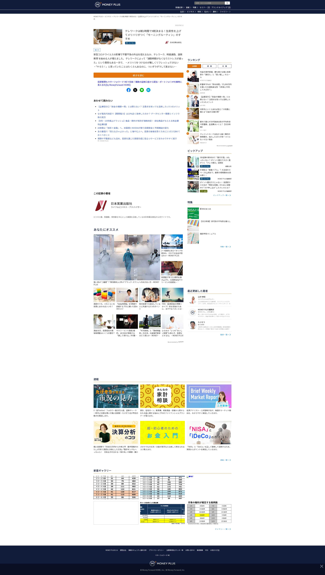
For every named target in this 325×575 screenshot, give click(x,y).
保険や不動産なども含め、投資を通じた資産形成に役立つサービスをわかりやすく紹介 (137, 138)
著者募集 (200, 550)
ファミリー (224, 11)
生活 (182, 11)
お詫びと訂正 (215, 550)
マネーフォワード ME (162, 555)
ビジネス (190, 11)
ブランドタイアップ (220, 7)
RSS (206, 550)
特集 (194, 7)
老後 (199, 11)
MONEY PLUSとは (112, 550)
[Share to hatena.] (148, 90)
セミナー (204, 7)
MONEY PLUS (98, 16)
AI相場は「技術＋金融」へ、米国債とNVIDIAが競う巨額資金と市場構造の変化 (133, 127)
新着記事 (179, 7)
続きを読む (138, 75)
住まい (207, 11)
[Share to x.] (135, 90)
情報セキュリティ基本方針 (137, 550)
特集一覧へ (224, 246)
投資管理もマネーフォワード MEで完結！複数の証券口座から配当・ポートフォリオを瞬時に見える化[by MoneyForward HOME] (140, 83)
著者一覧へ (224, 334)
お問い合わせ (190, 550)
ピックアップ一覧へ (221, 195)
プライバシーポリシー (156, 550)
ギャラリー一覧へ (222, 529)
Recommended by (173, 342)
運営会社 (123, 550)
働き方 (97, 50)
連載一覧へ (224, 460)
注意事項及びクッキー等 (174, 550)
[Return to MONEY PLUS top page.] (107, 4)
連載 (188, 7)
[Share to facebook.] (129, 90)
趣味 (214, 11)
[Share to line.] (142, 90)
